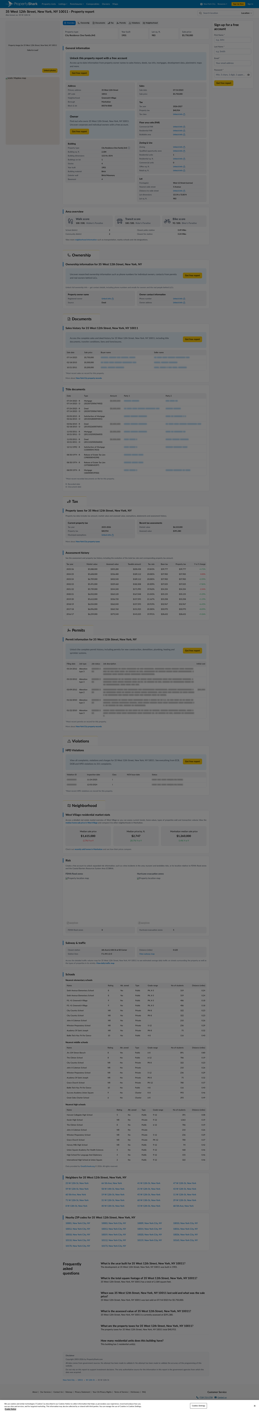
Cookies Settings (198, 1406)
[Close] (255, 1406)
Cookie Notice (10, 1409)
